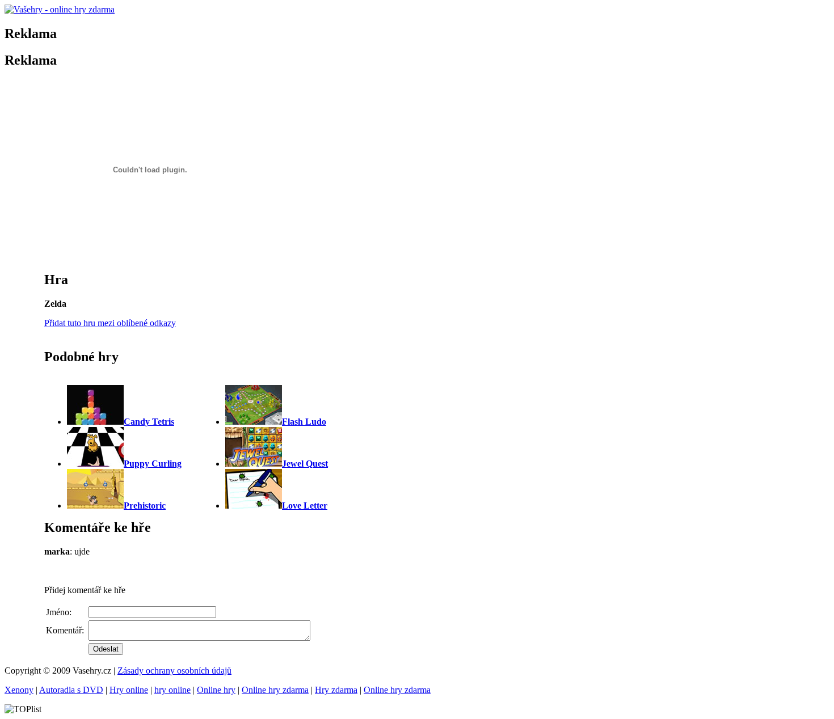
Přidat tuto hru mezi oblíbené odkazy (110, 323)
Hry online (128, 690)
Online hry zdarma (275, 690)
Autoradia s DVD (71, 690)
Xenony (19, 690)
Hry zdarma (336, 690)
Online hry (216, 690)
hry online (172, 690)
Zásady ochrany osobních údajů (174, 670)
